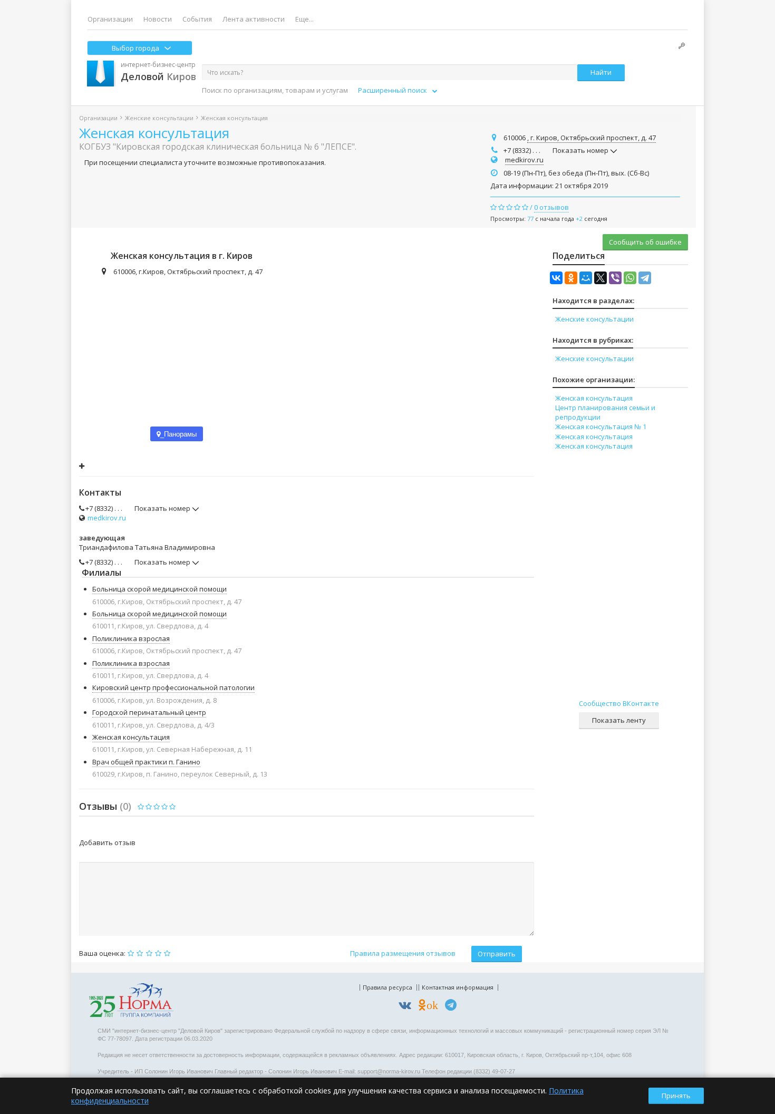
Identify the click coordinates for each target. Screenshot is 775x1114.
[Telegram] (644, 278)
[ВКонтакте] (556, 278)
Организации (110, 19)
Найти (601, 72)
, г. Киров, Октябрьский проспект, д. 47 (591, 137)
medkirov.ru (524, 159)
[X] (600, 278)
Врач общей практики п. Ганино (146, 762)
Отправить (497, 953)
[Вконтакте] (407, 1007)
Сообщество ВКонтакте (619, 703)
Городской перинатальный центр (149, 712)
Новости (157, 19)
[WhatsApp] (630, 278)
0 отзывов (551, 207)
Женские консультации (159, 118)
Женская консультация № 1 (600, 426)
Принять (676, 1095)
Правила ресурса (387, 987)
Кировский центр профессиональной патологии (173, 687)
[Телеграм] (453, 1007)
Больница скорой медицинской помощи (159, 589)
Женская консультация (154, 132)
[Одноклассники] (571, 278)
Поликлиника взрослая (131, 638)
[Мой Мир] (585, 278)
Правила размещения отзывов (403, 953)
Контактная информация (457, 987)
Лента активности (253, 19)
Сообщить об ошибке (645, 242)
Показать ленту (619, 720)
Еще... (304, 19)
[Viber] (615, 278)
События (197, 19)
